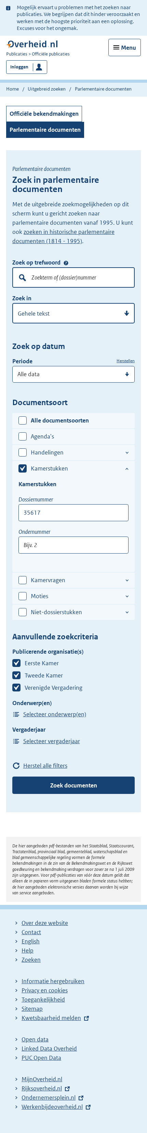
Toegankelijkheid (43, 999)
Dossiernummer (35, 499)
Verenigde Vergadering (53, 687)
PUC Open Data (41, 1058)
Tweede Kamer (44, 675)
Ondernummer (34, 532)
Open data (35, 1039)
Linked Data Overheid (49, 1048)
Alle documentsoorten (60, 420)
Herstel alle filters (45, 765)
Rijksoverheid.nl (42, 1088)
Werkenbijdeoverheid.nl (52, 1107)
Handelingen (47, 452)
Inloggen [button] (19, 67)
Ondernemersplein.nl (49, 1097)
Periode (22, 361)
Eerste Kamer (42, 663)
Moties (39, 596)
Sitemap (32, 1008)
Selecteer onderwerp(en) (54, 714)
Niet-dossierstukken (56, 612)
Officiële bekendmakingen (44, 113)
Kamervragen (48, 580)
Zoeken (31, 959)
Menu (128, 47)
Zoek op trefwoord (36, 262)
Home (12, 89)
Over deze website (45, 923)
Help (28, 950)
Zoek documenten (73, 785)
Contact (31, 932)
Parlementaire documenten (45, 129)
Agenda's (42, 436)
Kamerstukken (49, 468)
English (31, 941)
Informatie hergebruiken (53, 981)
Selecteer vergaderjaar (51, 741)
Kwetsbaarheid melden (51, 1018)
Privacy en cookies (45, 990)
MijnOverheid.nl (42, 1079)
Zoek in (21, 298)
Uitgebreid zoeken (47, 89)
